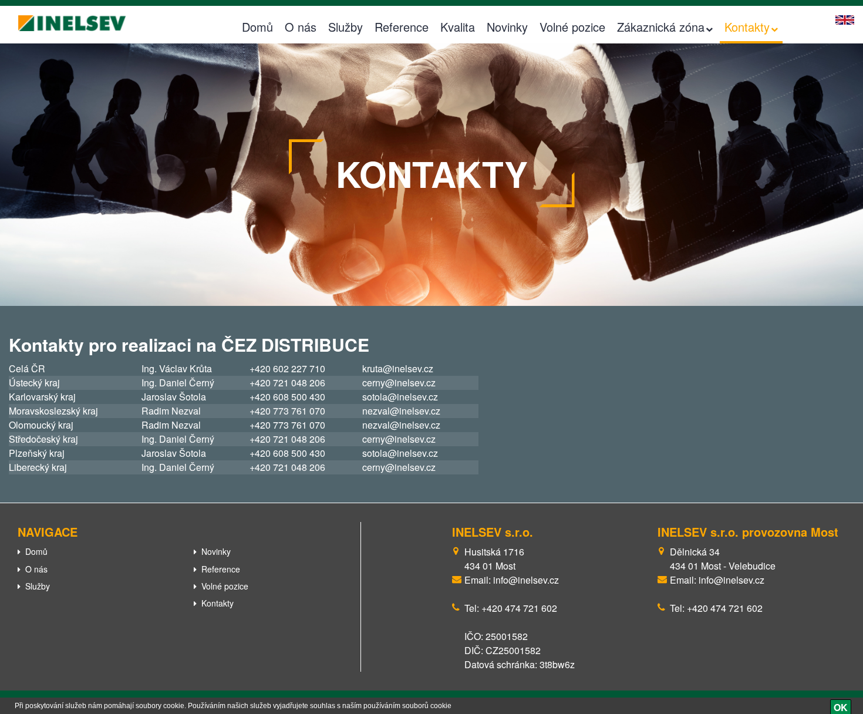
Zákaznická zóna (660, 26)
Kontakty (747, 26)
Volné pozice (572, 26)
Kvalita (457, 26)
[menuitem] (97, 551)
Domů (257, 26)
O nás (300, 26)
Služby (345, 26)
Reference (402, 26)
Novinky (507, 26)
